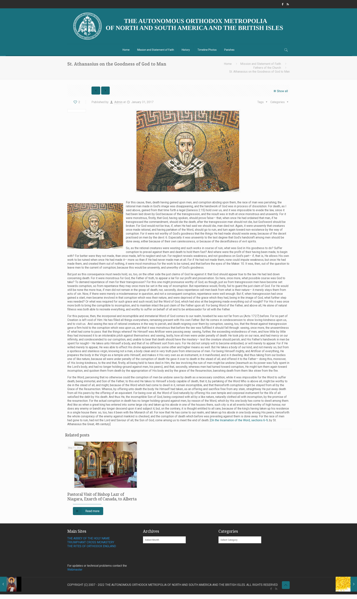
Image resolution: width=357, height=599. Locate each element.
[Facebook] (283, 4)
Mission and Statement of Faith (260, 64)
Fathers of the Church (267, 67)
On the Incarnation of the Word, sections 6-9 (239, 420)
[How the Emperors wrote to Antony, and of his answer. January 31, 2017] (10, 584)
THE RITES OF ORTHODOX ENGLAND (91, 546)
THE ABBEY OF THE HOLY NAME (88, 538)
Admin (118, 102)
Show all (282, 91)
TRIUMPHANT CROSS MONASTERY (90, 542)
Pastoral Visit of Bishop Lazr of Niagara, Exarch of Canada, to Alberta (102, 496)
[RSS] (288, 4)
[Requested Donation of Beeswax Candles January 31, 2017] (346, 584)
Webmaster (74, 569)
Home (228, 64)
